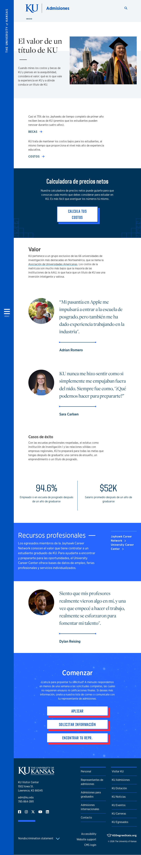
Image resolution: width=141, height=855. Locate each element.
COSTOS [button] (34, 156)
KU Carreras (119, 813)
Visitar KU (118, 771)
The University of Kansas (126, 841)
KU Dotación (119, 788)
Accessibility (88, 834)
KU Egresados (120, 822)
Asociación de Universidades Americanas (52, 264)
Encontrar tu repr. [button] (77, 738)
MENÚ (6, 163)
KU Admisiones (121, 780)
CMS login (90, 845)
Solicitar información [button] (77, 724)
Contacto (86, 817)
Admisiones (57, 8)
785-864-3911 (26, 801)
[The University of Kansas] (36, 773)
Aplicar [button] (77, 711)
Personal (86, 771)
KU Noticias (119, 797)
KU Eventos (119, 805)
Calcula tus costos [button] (77, 214)
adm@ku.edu (26, 797)
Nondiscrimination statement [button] (36, 838)
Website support (86, 839)
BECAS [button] (33, 132)
